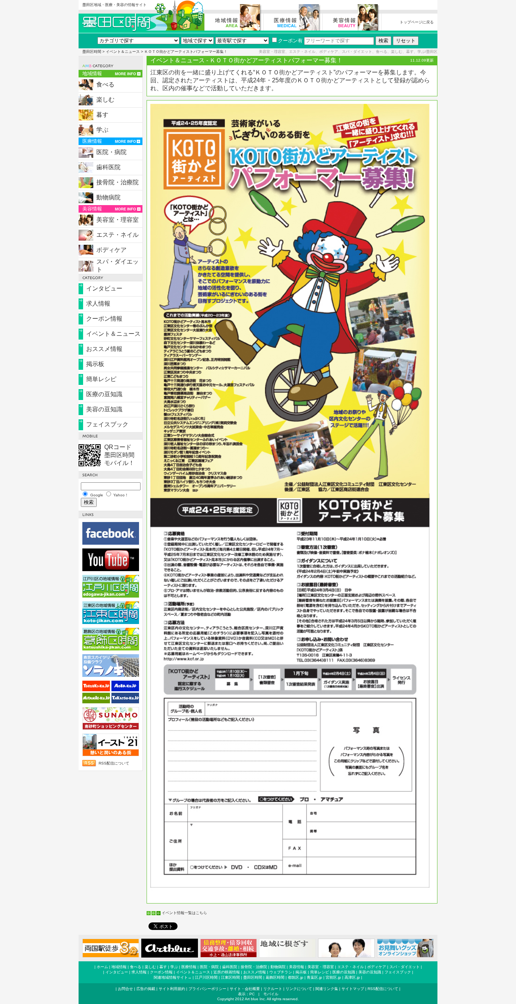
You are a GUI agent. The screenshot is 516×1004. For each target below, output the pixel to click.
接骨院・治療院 (117, 182)
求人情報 (98, 303)
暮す (102, 114)
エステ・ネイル (117, 235)
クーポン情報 (104, 318)
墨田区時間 (91, 51)
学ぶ (102, 130)
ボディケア (111, 250)
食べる (105, 84)
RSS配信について (114, 763)
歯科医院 (108, 167)
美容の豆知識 (104, 409)
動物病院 (108, 197)
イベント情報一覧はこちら (184, 913)
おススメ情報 (104, 349)
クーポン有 (290, 40)
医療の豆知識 (104, 394)
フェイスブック (107, 424)
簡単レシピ (101, 379)
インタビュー (104, 288)
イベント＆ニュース (123, 51)
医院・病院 (111, 152)
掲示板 (95, 364)
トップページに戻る (417, 22)
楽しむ (105, 99)
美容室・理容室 (117, 219)
